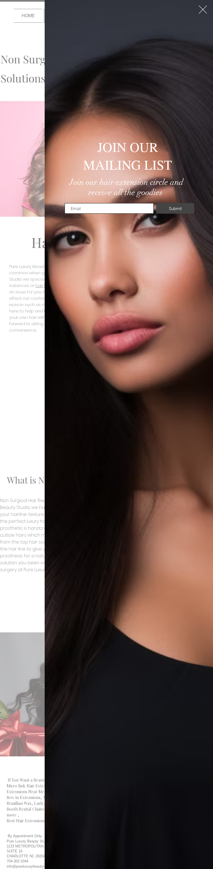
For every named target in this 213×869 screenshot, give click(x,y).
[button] (203, 10)
